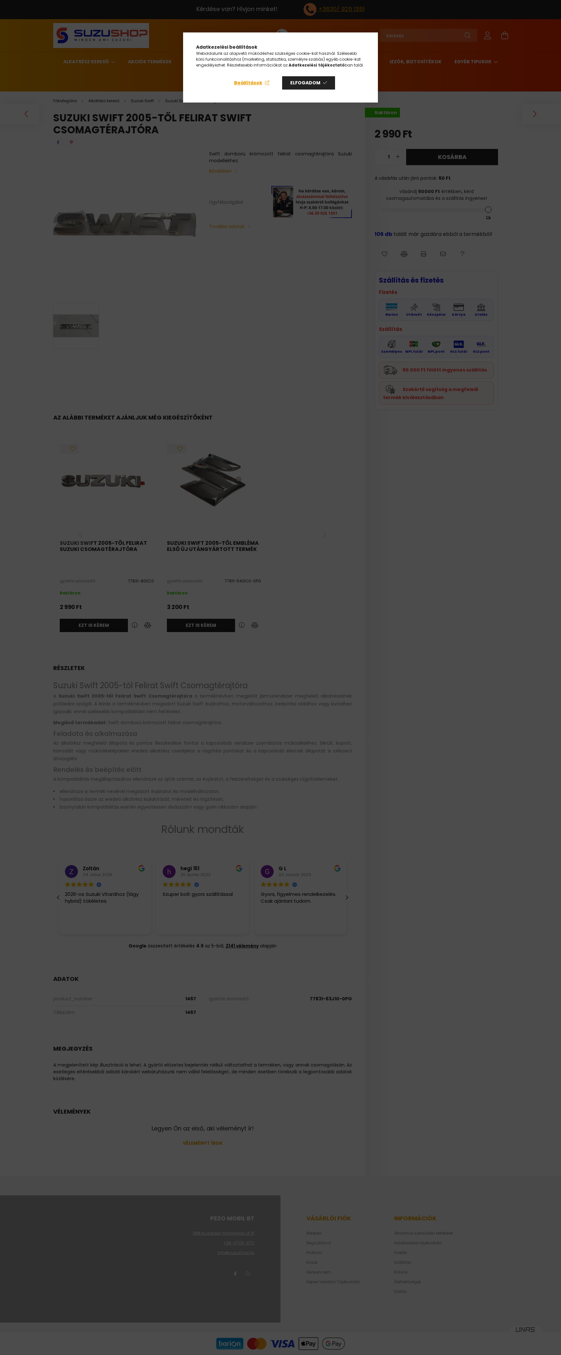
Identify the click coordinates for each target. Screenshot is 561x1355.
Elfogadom (305, 82)
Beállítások (248, 82)
